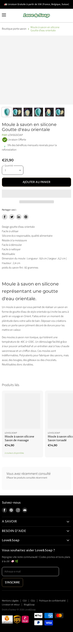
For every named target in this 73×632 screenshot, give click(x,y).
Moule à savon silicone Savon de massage (19, 438)
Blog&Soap (29, 604)
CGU (33, 600)
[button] (36, 193)
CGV (25, 600)
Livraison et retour (11, 604)
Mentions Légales (10, 600)
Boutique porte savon (14, 28)
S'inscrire (12, 582)
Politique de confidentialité (52, 600)
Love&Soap (15, 135)
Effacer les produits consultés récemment (27, 477)
